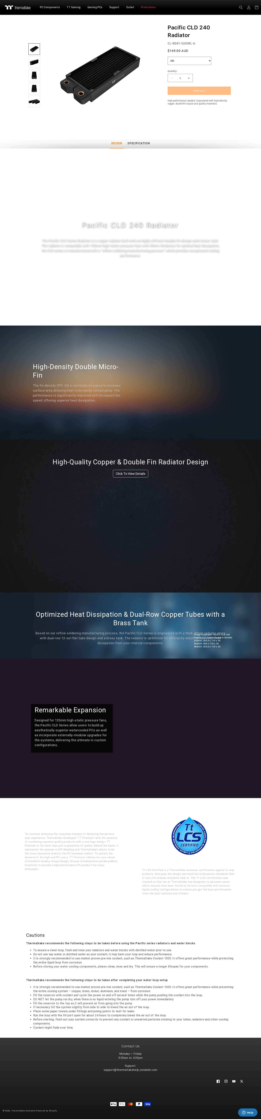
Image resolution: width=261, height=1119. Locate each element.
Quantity (172, 71)
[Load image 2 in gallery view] (34, 62)
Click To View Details (130, 473)
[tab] (117, 144)
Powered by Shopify (46, 1111)
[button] (51, 7)
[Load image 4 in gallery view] (34, 88)
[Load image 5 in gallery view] (34, 101)
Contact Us (130, 1046)
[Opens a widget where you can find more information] (247, 1112)
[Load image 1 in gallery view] (34, 49)
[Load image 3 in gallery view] (34, 75)
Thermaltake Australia (23, 1111)
